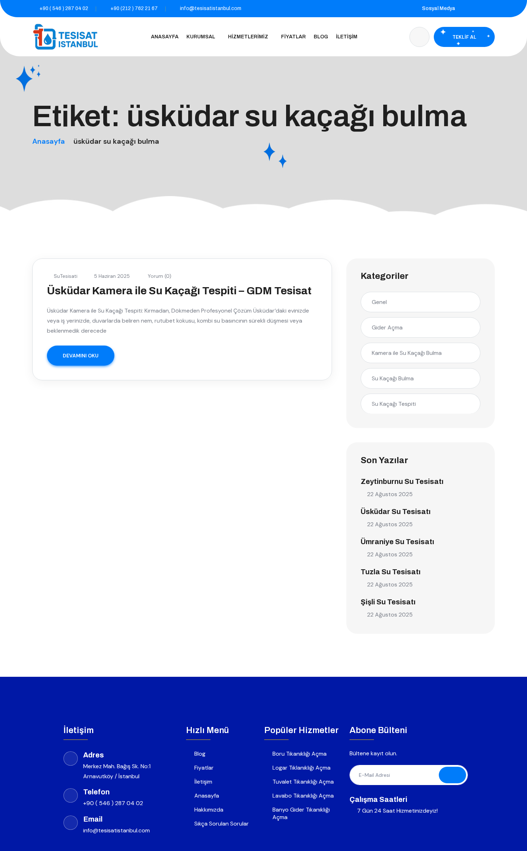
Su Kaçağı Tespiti (394, 404)
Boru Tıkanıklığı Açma (299, 753)
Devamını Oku (81, 355)
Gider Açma (387, 327)
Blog (321, 36)
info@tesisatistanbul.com (210, 8)
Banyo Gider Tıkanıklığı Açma (301, 813)
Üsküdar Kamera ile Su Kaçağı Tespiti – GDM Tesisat (179, 290)
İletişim (346, 36)
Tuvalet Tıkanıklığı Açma (303, 781)
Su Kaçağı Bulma (393, 378)
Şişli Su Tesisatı (388, 602)
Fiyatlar (293, 36)
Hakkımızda (208, 809)
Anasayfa (165, 36)
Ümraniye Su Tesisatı (397, 542)
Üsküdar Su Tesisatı (396, 511)
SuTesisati (65, 276)
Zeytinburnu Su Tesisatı (402, 481)
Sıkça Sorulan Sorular (221, 823)
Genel (379, 302)
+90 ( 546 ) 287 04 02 (63, 8)
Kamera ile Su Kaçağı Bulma (407, 353)
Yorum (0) (158, 276)
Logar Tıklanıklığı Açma (301, 767)
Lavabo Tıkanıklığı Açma (303, 795)
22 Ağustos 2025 (390, 494)
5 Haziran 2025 (112, 276)
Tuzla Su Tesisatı (391, 572)
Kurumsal (200, 36)
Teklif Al (464, 37)
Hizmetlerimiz (248, 36)
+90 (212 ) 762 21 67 (134, 8)
